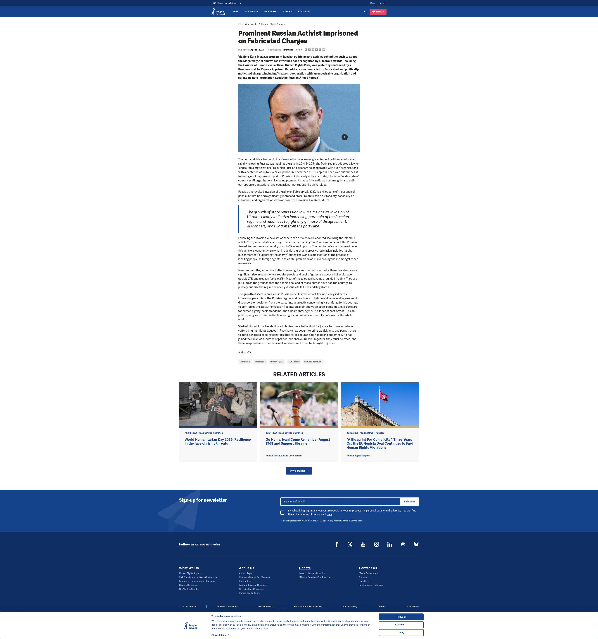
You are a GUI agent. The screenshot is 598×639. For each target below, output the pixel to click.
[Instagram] (376, 544)
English (382, 3)
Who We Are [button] (251, 11)
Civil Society (293, 361)
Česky (373, 3)
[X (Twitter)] (350, 544)
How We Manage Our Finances (254, 577)
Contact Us (304, 11)
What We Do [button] (270, 11)
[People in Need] (218, 11)
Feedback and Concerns (371, 585)
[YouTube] (363, 544)
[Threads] (403, 544)
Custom (399, 624)
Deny (401, 632)
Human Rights (276, 361)
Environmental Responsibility (308, 606)
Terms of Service (350, 521)
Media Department (368, 573)
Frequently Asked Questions (253, 585)
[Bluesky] (416, 544)
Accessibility (412, 606)
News (235, 11)
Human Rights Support (273, 24)
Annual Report (246, 573)
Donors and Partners (249, 593)
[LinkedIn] (389, 544)
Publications (245, 581)
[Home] (239, 24)
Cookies (382, 606)
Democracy (245, 361)
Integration (260, 361)
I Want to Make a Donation (312, 573)
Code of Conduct (187, 606)
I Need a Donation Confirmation (314, 577)
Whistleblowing (265, 606)
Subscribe (409, 501)
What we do (251, 24)
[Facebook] (337, 544)
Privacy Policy (333, 521)
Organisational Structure (251, 589)
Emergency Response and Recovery (197, 581)
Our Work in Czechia (189, 589)
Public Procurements (227, 606)
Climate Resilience (188, 585)
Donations (364, 581)
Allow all (401, 616)
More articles (297, 470)
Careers (287, 11)
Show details (218, 635)
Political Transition (313, 361)
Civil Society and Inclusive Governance (198, 577)
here (329, 514)
